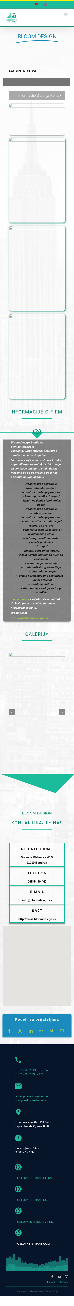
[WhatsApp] (41, 1031)
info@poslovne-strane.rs (30, 1100)
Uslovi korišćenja (57, 1282)
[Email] (62, 1031)
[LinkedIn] (31, 1031)
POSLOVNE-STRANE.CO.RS (33, 1178)
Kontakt (56, 96)
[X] (20, 1031)
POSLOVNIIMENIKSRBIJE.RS (34, 1221)
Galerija (43, 96)
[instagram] (66, 1276)
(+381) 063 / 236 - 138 (29, 1074)
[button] (12, 712)
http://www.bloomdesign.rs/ (29, 618)
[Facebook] (9, 1031)
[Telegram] (51, 1031)
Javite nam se (20, 599)
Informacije (27, 96)
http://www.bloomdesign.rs (37, 919)
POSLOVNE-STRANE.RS (31, 1199)
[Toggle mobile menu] (66, 15)
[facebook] (52, 1276)
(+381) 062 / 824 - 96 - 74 (31, 1070)
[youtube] (59, 1276)
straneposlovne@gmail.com (32, 1096)
